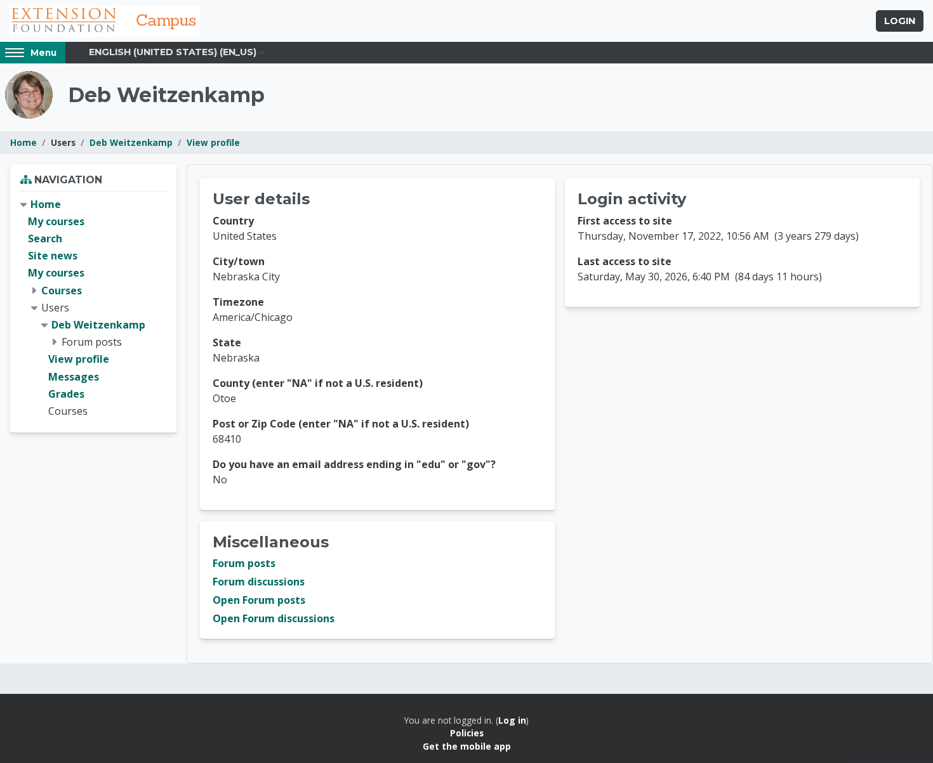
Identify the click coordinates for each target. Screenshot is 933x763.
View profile (213, 142)
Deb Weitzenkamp (131, 142)
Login (899, 21)
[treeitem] (93, 308)
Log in (512, 720)
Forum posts (244, 563)
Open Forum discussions (273, 618)
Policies (467, 733)
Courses (61, 290)
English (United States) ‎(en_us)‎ (172, 52)
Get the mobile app (467, 746)
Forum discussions (259, 582)
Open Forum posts (259, 600)
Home (23, 142)
